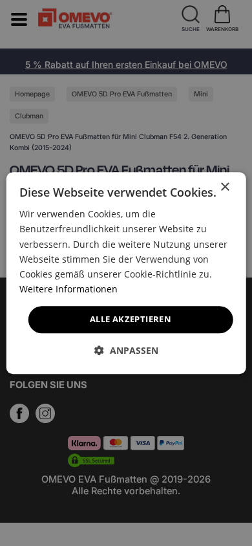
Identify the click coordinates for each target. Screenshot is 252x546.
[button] (126, 350)
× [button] (224, 187)
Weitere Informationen (68, 289)
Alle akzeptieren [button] (130, 319)
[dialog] (126, 273)
